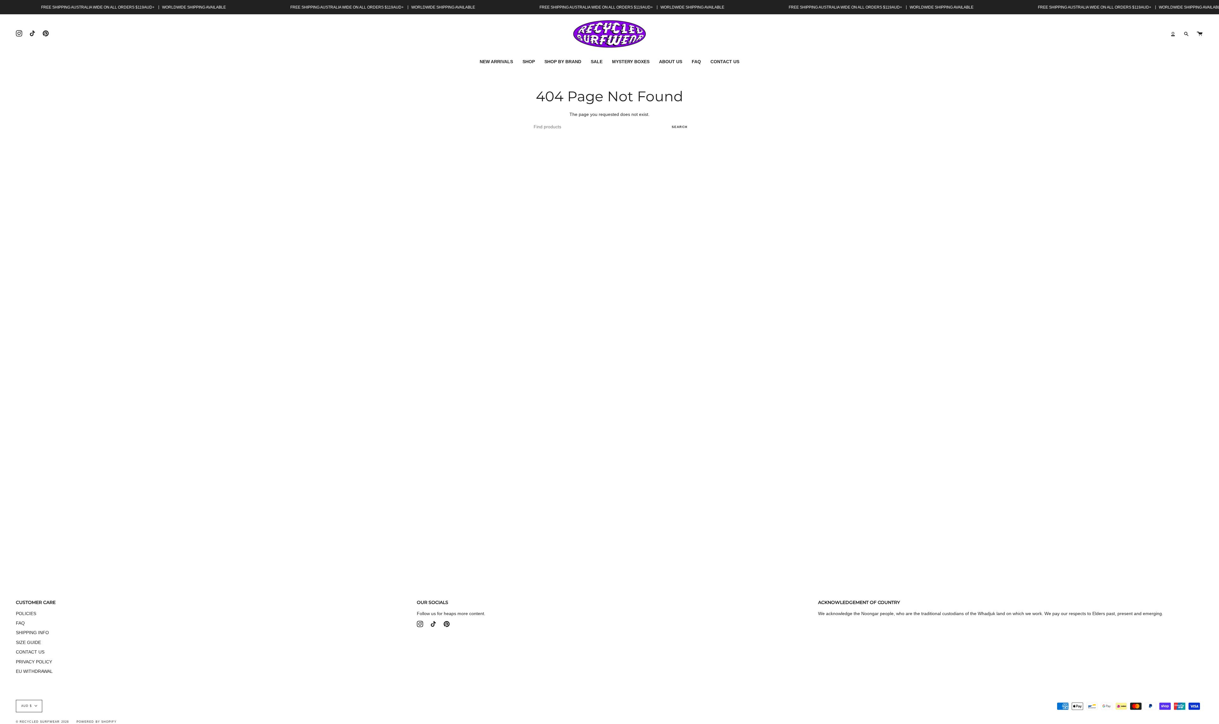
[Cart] (1199, 34)
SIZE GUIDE (28, 642)
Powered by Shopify (97, 721)
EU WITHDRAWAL (34, 671)
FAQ (20, 623)
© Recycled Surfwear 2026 (42, 721)
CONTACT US (30, 651)
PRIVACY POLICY (34, 661)
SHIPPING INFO (32, 632)
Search (679, 127)
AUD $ (26, 705)
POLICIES (26, 613)
